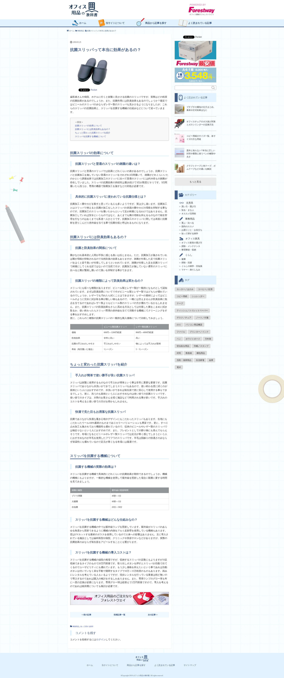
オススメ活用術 (188, 214)
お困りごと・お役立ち (191, 230)
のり (179, 325)
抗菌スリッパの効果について (88, 125)
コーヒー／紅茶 (205, 289)
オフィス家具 (192, 238)
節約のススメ (187, 226)
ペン (179, 339)
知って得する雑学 (86, 626)
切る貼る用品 (183, 346)
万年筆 (208, 339)
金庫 (211, 360)
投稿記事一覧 (119, 615)
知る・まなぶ (187, 210)
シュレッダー (198, 296)
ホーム (82, 23)
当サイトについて (115, 23)
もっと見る (195, 181)
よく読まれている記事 (200, 23)
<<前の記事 (86, 615)
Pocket (94, 90)
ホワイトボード (193, 339)
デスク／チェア (184, 318)
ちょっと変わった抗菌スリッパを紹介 (92, 133)
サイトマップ (190, 665)
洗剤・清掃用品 (184, 360)
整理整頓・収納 (188, 250)
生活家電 (200, 360)
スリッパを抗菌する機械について (90, 136)
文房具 (189, 203)
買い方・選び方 (188, 206)
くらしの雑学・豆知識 (191, 266)
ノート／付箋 (202, 318)
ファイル (181, 332)
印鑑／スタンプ (201, 346)
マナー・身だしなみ (190, 270)
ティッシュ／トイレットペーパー (192, 310)
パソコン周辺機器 (194, 325)
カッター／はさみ (185, 289)
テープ (180, 303)
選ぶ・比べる (187, 223)
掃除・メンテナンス (190, 246)
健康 (183, 259)
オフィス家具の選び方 (191, 243)
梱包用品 (201, 353)
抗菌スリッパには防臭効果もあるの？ (92, 129)
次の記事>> (153, 615)
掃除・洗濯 (186, 263)
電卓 (179, 367)
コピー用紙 (182, 296)
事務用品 (76, 626)
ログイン (101, 639)
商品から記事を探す (156, 23)
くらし (188, 255)
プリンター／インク (199, 332)
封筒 (179, 353)
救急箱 (189, 353)
